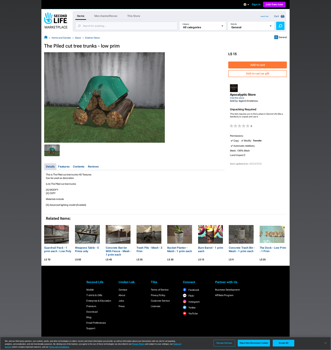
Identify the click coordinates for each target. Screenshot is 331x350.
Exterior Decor (92, 37)
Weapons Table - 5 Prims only (87, 249)
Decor (78, 37)
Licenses (156, 306)
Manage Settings (224, 343)
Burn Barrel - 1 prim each (210, 249)
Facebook (193, 289)
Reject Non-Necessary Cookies (254, 343)
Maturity (234, 24)
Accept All (283, 343)
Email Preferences (96, 322)
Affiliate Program (224, 295)
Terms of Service (159, 289)
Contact (123, 289)
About (122, 295)
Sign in (256, 4)
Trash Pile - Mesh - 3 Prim (149, 249)
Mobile (90, 289)
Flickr (191, 295)
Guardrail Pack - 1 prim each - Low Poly (57, 249)
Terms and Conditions (59, 347)
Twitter (192, 307)
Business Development (227, 289)
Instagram (194, 301)
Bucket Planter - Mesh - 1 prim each (179, 249)
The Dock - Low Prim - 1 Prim (273, 249)
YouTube (193, 313)
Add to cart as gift (257, 73)
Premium (91, 306)
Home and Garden (61, 37)
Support (90, 328)
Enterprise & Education (98, 300)
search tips (264, 16)
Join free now (274, 4)
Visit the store (237, 98)
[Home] (46, 37)
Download (92, 311)
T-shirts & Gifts (94, 295)
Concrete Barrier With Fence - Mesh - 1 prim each (118, 251)
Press (122, 306)
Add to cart (257, 65)
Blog (88, 317)
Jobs (121, 300)
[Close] (325, 343)
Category (185, 24)
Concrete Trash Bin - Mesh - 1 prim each (242, 249)
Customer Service (160, 300)
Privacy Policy (158, 295)
